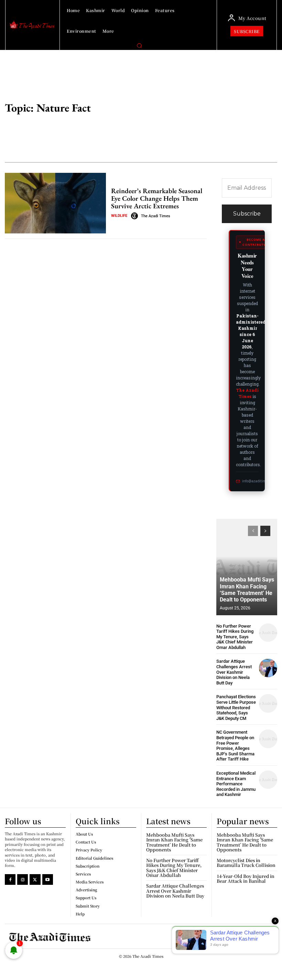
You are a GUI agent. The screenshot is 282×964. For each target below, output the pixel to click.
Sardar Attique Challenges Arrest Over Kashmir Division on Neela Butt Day (234, 672)
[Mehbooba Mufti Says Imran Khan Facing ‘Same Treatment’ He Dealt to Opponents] (246, 567)
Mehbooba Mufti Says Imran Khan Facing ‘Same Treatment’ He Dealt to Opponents (247, 589)
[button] (139, 45)
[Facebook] (10, 879)
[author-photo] (135, 215)
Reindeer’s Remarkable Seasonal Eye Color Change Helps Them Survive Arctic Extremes (156, 198)
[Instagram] (22, 879)
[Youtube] (47, 879)
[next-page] (265, 531)
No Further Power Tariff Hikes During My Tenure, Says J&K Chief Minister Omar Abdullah (234, 637)
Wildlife (119, 215)
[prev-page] (253, 531)
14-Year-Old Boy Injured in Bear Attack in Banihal (245, 878)
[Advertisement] (200, 109)
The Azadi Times (155, 216)
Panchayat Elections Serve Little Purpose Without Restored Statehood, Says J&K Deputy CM (236, 707)
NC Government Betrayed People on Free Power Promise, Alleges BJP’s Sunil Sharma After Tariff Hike (235, 746)
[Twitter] (35, 879)
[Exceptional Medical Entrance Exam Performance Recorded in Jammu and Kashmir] (268, 780)
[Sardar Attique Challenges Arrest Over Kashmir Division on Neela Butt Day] (268, 668)
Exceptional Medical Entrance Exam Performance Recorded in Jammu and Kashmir (236, 784)
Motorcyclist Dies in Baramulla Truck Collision (246, 862)
